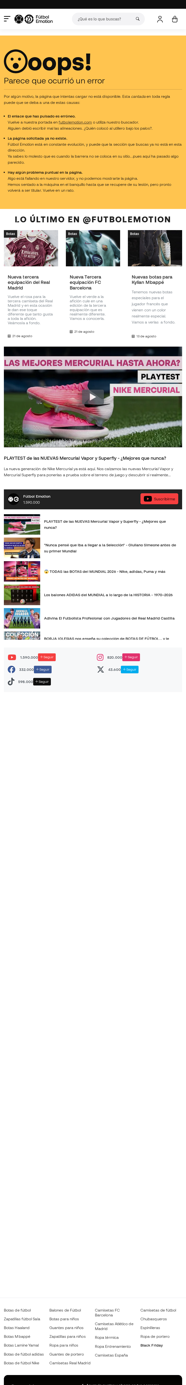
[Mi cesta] (174, 19)
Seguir (48, 657)
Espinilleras (150, 1327)
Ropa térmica (107, 1337)
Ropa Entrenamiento (113, 1346)
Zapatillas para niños (67, 1336)
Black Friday (151, 1345)
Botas (10, 234)
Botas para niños (64, 1319)
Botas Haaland (17, 1327)
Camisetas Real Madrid (70, 1363)
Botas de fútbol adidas (24, 1354)
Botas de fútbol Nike (21, 1363)
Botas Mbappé (17, 1336)
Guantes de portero (66, 1354)
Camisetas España (111, 1355)
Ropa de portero (155, 1336)
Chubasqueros (153, 1319)
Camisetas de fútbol (158, 1310)
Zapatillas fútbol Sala (22, 1319)
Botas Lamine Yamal (21, 1345)
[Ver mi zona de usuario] (160, 19)
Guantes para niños (66, 1327)
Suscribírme (164, 499)
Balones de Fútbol (65, 1310)
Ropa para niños (63, 1345)
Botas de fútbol (17, 1310)
